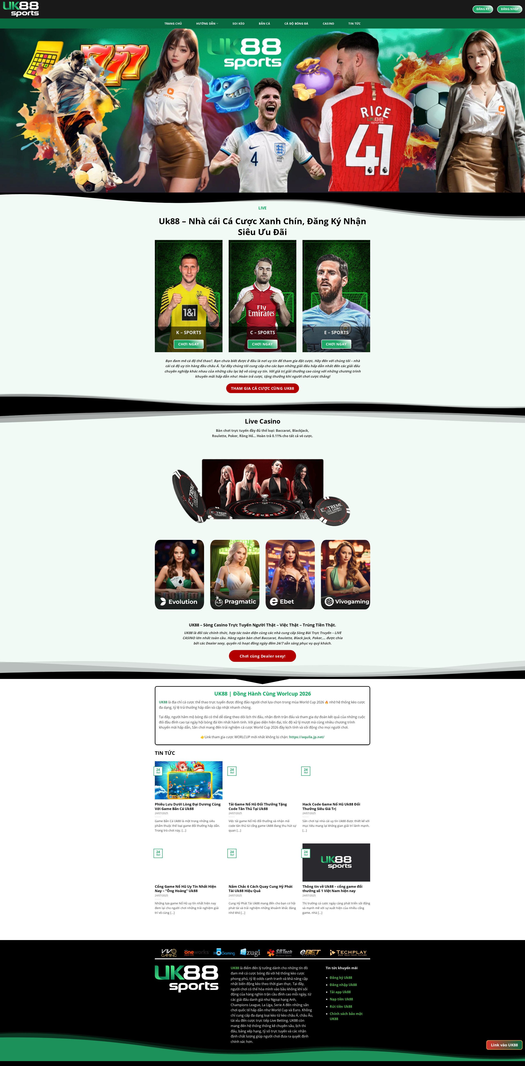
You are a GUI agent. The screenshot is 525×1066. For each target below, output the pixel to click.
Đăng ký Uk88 (341, 977)
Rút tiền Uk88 (341, 1006)
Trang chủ (173, 23)
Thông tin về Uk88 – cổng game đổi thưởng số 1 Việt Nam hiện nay (332, 888)
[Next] (509, 110)
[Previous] (15, 110)
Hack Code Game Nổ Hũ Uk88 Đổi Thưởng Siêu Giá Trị (331, 806)
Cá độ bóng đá (296, 23)
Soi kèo (238, 23)
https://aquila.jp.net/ (306, 737)
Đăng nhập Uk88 (343, 985)
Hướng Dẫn (206, 23)
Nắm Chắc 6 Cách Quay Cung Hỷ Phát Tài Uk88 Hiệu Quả (260, 888)
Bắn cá (264, 23)
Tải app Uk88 (340, 992)
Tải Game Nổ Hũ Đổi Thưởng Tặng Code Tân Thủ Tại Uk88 (258, 806)
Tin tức (354, 23)
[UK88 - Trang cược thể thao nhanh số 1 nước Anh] (23, 9)
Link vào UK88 (504, 1045)
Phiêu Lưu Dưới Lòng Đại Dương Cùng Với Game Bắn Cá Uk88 (188, 806)
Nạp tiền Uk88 (341, 999)
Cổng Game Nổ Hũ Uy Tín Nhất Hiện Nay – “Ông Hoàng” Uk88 (185, 888)
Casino (328, 23)
